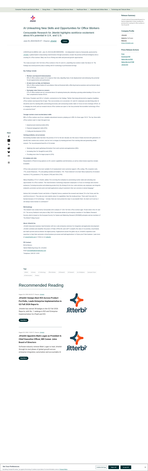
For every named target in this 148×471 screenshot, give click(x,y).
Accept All (126, 467)
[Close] (145, 467)
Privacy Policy (63, 469)
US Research (62, 272)
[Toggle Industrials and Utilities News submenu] (109, 9)
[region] (74, 467)
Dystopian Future (92, 272)
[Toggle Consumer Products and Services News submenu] (41, 9)
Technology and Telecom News (120, 9)
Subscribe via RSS (127, 59)
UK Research (71, 272)
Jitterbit (53, 41)
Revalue (37, 275)
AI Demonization (28, 275)
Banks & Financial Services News (63, 9)
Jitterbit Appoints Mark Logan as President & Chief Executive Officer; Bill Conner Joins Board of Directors (40, 339)
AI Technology (41, 272)
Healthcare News (82, 9)
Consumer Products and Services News (27, 9)
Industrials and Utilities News (99, 9)
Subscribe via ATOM (127, 62)
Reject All (113, 467)
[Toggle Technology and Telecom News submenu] (132, 9)
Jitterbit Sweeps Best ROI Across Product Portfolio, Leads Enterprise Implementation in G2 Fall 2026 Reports (40, 301)
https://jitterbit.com (127, 43)
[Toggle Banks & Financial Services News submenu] (75, 9)
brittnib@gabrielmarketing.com (36, 250)
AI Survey (33, 272)
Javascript (124, 65)
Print (122, 54)
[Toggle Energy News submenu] (52, 9)
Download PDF (125, 57)
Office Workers (52, 272)
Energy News (46, 9)
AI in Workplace (81, 272)
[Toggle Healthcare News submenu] (89, 9)
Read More (23, 320)
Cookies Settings (101, 467)
